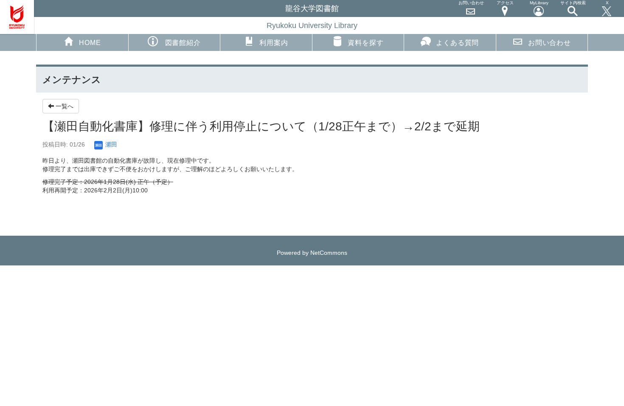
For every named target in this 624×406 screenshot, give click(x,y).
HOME (90, 42)
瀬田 (110, 144)
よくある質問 (457, 42)
